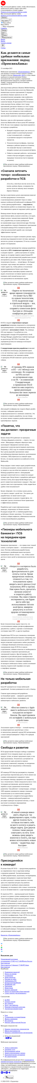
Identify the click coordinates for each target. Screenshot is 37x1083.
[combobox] (9, 1077)
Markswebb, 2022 (19, 75)
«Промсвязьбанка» (24, 72)
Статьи (3, 48)
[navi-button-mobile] (3, 45)
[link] (4, 35)
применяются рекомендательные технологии (17, 1060)
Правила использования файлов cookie (14, 15)
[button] (3, 39)
